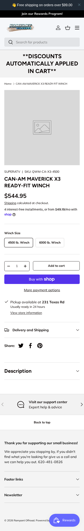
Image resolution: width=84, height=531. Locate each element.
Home (8, 83)
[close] (79, 5)
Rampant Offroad (24, 520)
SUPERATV (12, 172)
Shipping (10, 203)
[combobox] (42, 42)
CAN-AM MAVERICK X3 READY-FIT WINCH (41, 83)
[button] (67, 27)
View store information (26, 313)
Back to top (42, 422)
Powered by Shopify (47, 520)
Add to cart (56, 266)
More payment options (42, 290)
